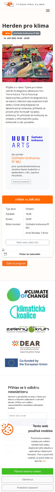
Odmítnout (27, 479)
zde (44, 460)
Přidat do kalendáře (29, 254)
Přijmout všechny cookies (27, 471)
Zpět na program (15, 263)
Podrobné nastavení (27, 487)
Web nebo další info (27, 242)
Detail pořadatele (21, 181)
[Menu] (48, 10)
